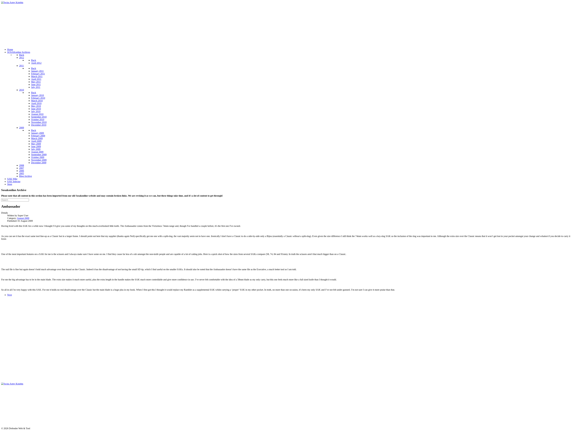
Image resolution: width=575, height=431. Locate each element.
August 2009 (23, 218)
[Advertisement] (91, 25)
